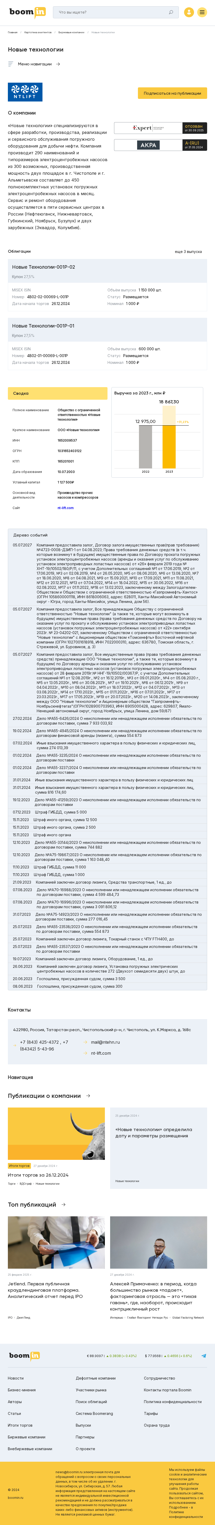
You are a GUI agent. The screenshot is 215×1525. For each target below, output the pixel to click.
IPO (10, 1317)
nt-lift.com (66, 508)
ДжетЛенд (23, 1317)
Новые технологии (48, 1183)
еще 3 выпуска (188, 251)
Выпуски (83, 1425)
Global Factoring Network (188, 1317)
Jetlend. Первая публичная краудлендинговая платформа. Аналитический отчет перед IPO (45, 1290)
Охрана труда (157, 1425)
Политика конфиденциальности (173, 1401)
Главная (12, 32)
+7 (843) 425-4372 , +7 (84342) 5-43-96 (44, 1046)
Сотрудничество (159, 1378)
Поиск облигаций (91, 1401)
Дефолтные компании (96, 1378)
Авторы (15, 1401)
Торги (11, 1183)
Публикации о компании (44, 1095)
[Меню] (202, 12)
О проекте (85, 1449)
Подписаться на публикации (172, 93)
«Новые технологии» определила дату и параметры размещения (153, 1132)
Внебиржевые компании (30, 1449)
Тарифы (151, 1413)
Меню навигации (35, 63)
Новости (16, 1378)
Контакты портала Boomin (167, 1390)
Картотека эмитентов (37, 32)
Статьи (14, 1413)
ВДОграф (25, 1183)
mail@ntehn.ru (105, 1042)
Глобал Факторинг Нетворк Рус (147, 1317)
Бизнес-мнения (22, 1390)
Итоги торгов (19, 1166)
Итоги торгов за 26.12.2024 (38, 1175)
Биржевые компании (71, 32)
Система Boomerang (94, 1413)
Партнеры (85, 1437)
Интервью (116, 1317)
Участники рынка (91, 1390)
